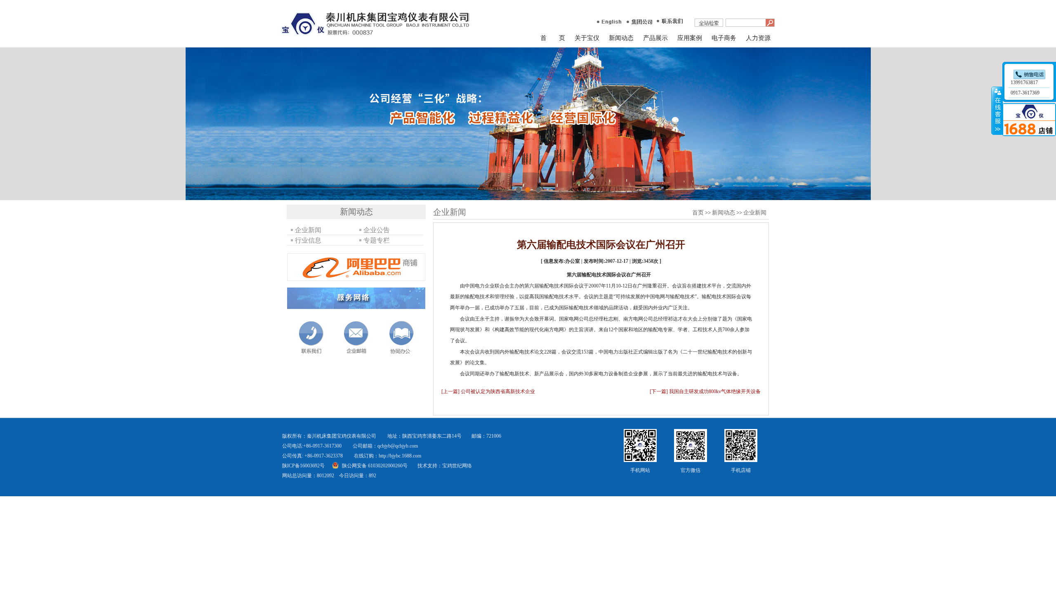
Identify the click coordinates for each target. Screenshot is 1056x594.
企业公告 (376, 229)
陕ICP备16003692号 (303, 466)
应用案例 (689, 38)
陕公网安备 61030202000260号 (375, 466)
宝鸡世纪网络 (457, 466)
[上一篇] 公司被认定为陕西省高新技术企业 (488, 391)
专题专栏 (376, 240)
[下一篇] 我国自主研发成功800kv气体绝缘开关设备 (705, 391)
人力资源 (758, 38)
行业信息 (308, 240)
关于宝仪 (587, 38)
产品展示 (655, 38)
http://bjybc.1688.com (400, 456)
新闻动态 (621, 38)
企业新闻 (754, 213)
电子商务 (724, 38)
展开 (997, 111)
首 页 (552, 38)
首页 (698, 213)
